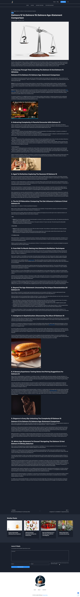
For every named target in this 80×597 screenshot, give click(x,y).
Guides (32, 5)
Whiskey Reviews (39, 5)
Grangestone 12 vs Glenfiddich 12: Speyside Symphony (59, 511)
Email (32, 563)
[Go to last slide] (8, 529)
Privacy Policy (45, 595)
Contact (44, 589)
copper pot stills (31, 260)
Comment (14, 551)
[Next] (71, 529)
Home (27, 5)
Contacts (63, 1)
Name (13, 563)
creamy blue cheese (53, 390)
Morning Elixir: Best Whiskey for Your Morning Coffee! (20, 511)
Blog (58, 1)
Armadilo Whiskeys (14, 20)
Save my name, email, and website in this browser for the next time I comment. (60, 563)
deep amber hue (52, 324)
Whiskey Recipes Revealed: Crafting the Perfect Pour (30, 534)
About (54, 1)
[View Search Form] (68, 2)
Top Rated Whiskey (49, 5)
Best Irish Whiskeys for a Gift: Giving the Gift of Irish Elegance (48, 534)
